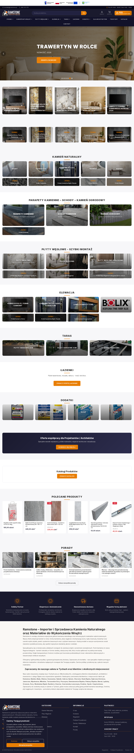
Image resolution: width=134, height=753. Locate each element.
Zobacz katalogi (67, 476)
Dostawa (76, 714)
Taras (66, 19)
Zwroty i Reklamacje (79, 723)
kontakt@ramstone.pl (10, 7)
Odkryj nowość (48, 60)
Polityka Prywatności (79, 720)
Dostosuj (14, 741)
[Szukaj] (84, 13)
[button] (62, 78)
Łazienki (76, 19)
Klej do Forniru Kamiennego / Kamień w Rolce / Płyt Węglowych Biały (121, 524)
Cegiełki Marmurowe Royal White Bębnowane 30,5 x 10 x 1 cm (77, 524)
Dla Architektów (100, 19)
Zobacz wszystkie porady (67, 583)
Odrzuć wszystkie (33, 741)
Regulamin (76, 717)
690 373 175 (25, 7)
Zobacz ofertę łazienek (67, 383)
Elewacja (55, 19)
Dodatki (85, 19)
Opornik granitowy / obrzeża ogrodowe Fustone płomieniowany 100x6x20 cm (99, 525)
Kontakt (67, 24)
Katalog (124, 19)
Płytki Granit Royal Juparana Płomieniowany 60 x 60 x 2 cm (33, 524)
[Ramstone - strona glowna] (11, 13)
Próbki (9, 19)
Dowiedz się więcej (67, 447)
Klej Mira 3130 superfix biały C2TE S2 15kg (12, 523)
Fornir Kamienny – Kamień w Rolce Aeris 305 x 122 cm (55, 523)
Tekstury (114, 19)
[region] (25, 733)
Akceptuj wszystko (25, 745)
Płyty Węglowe (41, 19)
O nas (75, 710)
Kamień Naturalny (23, 19)
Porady (75, 730)
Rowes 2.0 (128, 750)
